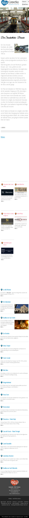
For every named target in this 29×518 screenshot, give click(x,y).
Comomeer (26, 501)
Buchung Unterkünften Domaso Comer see (19, 505)
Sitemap (10, 498)
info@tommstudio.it (16, 493)
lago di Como (3, 501)
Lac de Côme (20, 501)
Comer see (14, 501)
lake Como (9, 501)
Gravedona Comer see (6, 505)
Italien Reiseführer (15, 503)
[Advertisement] (14, 278)
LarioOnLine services (17, 498)
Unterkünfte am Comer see (6, 503)
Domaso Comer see (24, 503)
